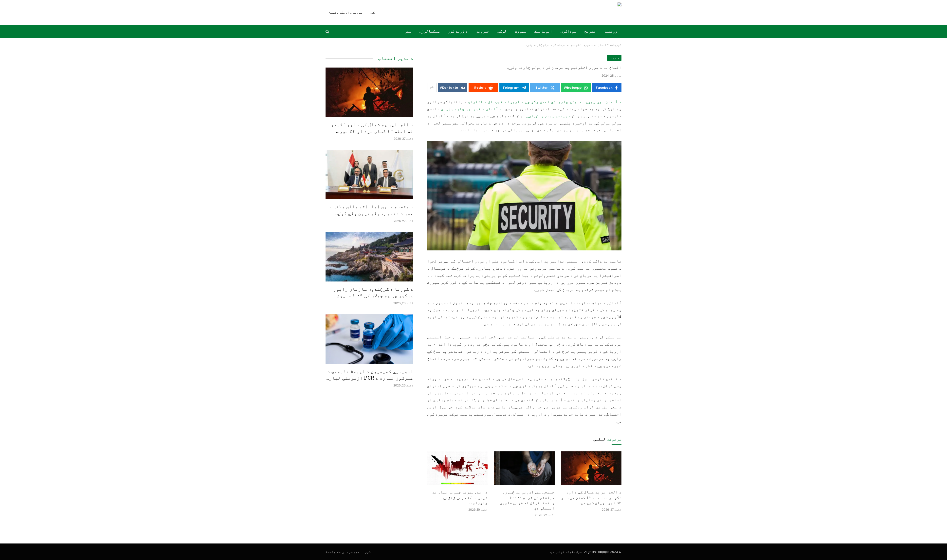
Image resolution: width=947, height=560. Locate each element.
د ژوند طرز (458, 31)
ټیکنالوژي (429, 31)
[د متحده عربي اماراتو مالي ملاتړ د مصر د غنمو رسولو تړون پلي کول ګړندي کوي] (369, 174)
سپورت (520, 31)
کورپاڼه (615, 45)
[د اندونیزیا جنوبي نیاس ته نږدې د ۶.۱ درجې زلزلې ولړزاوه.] (457, 468)
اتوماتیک (543, 31)
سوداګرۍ (568, 31)
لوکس (502, 31)
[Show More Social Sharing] (432, 87)
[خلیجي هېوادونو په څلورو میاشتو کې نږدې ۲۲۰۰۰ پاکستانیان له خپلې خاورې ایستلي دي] (524, 468)
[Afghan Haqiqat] (587, 12)
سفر (407, 31)
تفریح (590, 31)
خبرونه (482, 31)
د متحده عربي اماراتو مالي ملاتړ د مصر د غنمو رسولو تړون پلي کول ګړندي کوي (371, 209)
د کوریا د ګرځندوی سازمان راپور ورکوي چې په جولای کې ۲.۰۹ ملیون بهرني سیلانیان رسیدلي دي (373, 292)
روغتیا (610, 31)
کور (372, 12)
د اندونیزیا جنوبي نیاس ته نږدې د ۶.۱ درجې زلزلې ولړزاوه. (460, 497)
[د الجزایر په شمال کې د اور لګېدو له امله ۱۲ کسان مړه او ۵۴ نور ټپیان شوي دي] (591, 468)
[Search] (328, 31)
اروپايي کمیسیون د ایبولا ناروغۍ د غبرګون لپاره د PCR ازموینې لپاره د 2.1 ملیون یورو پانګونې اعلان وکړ (369, 374)
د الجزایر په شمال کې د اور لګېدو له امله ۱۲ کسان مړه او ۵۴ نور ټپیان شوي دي (591, 497)
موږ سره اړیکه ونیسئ (346, 12)
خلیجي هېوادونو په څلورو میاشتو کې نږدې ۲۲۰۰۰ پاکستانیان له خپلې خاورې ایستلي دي (527, 499)
